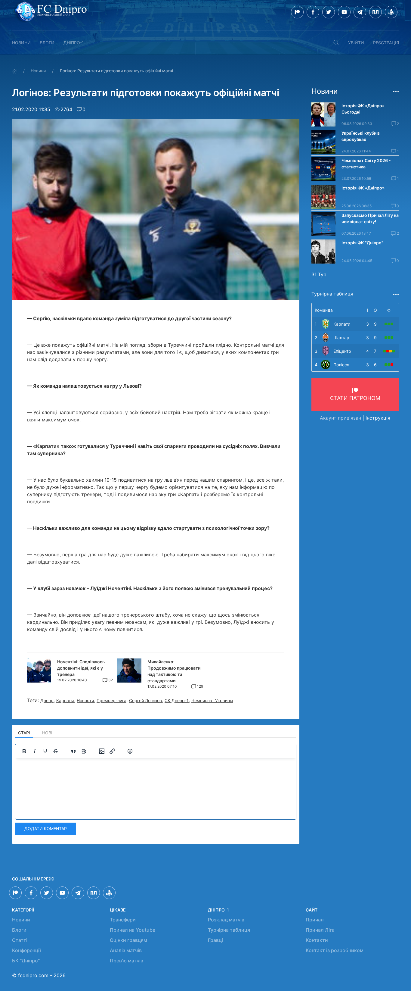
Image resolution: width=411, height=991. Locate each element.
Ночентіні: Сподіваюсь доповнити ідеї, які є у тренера (81, 668)
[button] (336, 42)
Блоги (47, 42)
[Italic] (34, 751)
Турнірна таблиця (229, 930)
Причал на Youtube (132, 930)
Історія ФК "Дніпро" (362, 242)
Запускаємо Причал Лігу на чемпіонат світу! (370, 218)
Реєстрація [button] (386, 42)
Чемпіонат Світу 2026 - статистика (366, 163)
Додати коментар (45, 828)
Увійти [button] (356, 42)
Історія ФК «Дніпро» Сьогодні (363, 108)
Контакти (317, 940)
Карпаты (65, 700)
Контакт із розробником (334, 950)
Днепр (47, 700)
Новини (21, 42)
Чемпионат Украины (212, 700)
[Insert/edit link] (112, 751)
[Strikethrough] (56, 751)
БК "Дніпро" (26, 961)
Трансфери (123, 920)
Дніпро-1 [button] (73, 42)
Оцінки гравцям (128, 940)
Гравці (215, 940)
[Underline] (45, 751)
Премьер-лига (111, 700)
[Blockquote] (73, 751)
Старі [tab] (24, 732)
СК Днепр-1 (177, 700)
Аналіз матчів (126, 950)
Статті (19, 940)
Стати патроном (355, 398)
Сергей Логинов (145, 700)
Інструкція (378, 418)
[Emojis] (130, 751)
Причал (315, 920)
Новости (85, 700)
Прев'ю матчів (126, 961)
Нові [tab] (47, 732)
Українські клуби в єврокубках (360, 136)
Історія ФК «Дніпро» (363, 187)
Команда (324, 310)
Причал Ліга (320, 930)
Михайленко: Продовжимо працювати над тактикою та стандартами (173, 671)
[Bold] (24, 751)
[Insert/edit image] (102, 751)
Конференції (26, 950)
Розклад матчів (226, 920)
